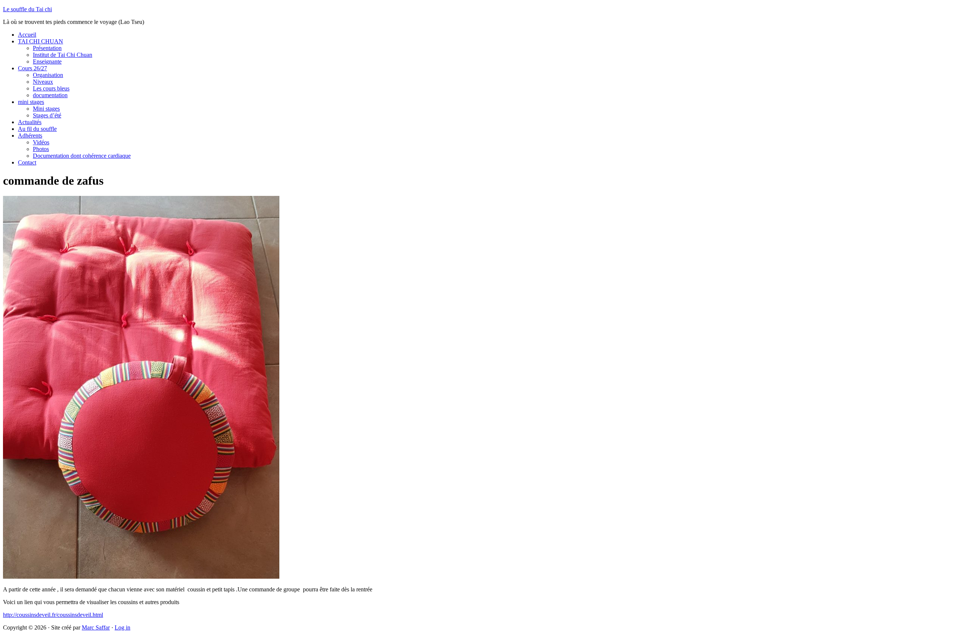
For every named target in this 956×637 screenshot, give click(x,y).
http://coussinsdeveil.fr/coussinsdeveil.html (53, 615)
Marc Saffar (96, 627)
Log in (122, 627)
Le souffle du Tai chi (27, 9)
